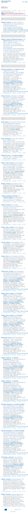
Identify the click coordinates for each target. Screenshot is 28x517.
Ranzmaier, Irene (6, 337)
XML (20, 10)
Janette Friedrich (19, 171)
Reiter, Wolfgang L (6, 138)
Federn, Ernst (5, 256)
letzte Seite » (13, 511)
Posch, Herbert (18, 82)
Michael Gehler (18, 215)
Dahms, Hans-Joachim (7, 163)
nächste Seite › (17, 509)
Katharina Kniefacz (17, 39)
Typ (9, 12)
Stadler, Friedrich (6, 22)
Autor (2, 12)
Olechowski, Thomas (7, 271)
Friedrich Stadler (15, 129)
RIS (24, 10)
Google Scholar (7, 32)
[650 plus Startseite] (14, 2)
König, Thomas (5, 96)
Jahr (12, 12)
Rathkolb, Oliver (5, 155)
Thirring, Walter (5, 242)
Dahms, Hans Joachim (7, 227)
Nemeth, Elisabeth (8, 82)
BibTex (14, 10)
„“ (14, 25)
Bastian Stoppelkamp (10, 358)
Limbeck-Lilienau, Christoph (9, 196)
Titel (6, 12)
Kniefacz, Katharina (6, 69)
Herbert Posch (7, 41)
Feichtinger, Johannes (7, 457)
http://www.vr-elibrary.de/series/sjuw (13, 60)
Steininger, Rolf (7, 216)
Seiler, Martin (5, 122)
